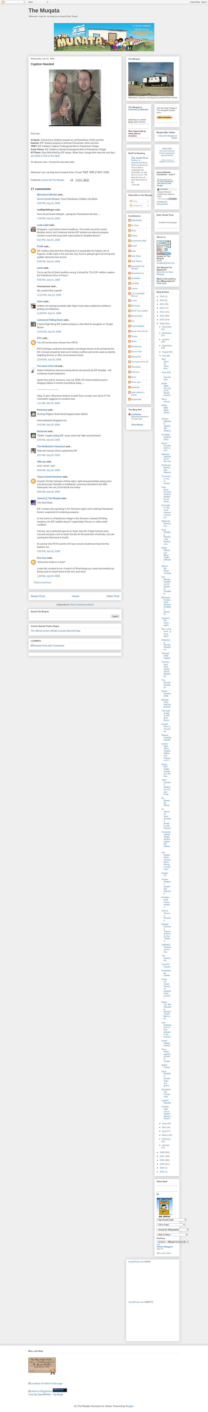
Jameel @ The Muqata (49, 498)
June (164, 1123)
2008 (162, 1152)
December (166, 327)
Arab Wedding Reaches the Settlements (166, 537)
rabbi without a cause (137, 393)
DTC (39, 338)
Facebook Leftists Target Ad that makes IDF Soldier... (166, 840)
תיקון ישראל (136, 382)
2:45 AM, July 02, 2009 (48, 440)
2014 (162, 304)
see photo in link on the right (45, 156)
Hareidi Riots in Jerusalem (166, 727)
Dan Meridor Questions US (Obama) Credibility (166, 585)
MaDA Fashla (166, 1066)
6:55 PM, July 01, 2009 (48, 203)
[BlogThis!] (79, 180)
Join (159, 1249)
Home (75, 596)
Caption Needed (166, 1101)
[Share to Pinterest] (87, 180)
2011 (162, 316)
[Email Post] (71, 180)
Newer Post (38, 596)
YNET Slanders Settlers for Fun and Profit (166, 787)
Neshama (42, 410)
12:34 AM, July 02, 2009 (49, 359)
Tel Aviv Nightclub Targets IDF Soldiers (166, 425)
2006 (162, 1160)
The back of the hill (47, 366)
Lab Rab (135, 283)
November (166, 333)
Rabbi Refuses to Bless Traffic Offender (166, 555)
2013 (162, 308)
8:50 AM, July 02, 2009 (48, 470)
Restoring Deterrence (140, 417)
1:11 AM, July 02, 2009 (48, 403)
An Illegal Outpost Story (166, 436)
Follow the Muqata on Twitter (167, 137)
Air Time (135, 225)
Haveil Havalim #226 (166, 693)
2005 (162, 1164)
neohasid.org (170, 162)
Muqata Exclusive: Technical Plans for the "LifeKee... (166, 932)
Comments (137, 205)
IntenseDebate (162, 204)
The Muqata (43, 10)
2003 (162, 1168)
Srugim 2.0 (165, 874)
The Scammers (166, 958)
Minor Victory (166, 400)
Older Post (112, 596)
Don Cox (42, 558)
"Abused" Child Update (166, 655)
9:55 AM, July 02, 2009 (48, 492)
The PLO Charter (166, 965)
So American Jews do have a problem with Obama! (166, 818)
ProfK (40, 246)
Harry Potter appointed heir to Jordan (166, 1055)
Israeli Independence (166, 1043)
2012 (162, 312)
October (165, 339)
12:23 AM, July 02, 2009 (49, 331)
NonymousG (136, 316)
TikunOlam (136, 367)
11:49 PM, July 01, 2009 (49, 313)
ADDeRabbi (136, 220)
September (167, 345)
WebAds (141, 122)
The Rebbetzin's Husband (51, 446)
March (165, 1135)
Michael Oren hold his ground (166, 703)
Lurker (134, 300)
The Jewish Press (139, 158)
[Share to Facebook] (85, 180)
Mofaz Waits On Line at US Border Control (166, 389)
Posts (134, 201)
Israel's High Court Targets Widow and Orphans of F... (166, 752)
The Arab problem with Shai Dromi (166, 715)
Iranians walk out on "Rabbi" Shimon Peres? (166, 1112)
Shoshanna (136, 346)
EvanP (134, 246)
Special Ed (136, 357)
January (165, 1145)
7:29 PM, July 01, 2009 (48, 218)
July (164, 356)
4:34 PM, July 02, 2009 (48, 551)
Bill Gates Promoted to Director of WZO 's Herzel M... (166, 605)
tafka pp (41, 461)
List (158, 1244)
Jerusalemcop (137, 273)
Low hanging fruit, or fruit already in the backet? (166, 1029)
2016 (162, 296)
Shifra (133, 341)
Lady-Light (43, 225)
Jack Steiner (136, 261)
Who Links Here (164, 1253)
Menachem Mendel (47, 194)
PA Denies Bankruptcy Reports (166, 468)
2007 (162, 1156)
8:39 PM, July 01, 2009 (48, 261)
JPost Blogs (137, 424)
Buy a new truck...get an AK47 (166, 632)
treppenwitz (136, 399)
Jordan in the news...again (166, 621)
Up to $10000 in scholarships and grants (166, 1078)
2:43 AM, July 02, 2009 (48, 424)
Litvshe (134, 288)
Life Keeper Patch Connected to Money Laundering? (166, 860)
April (164, 1131)
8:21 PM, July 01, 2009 (48, 240)
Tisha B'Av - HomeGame (166, 376)
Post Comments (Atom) (82, 604)
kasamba (135, 387)
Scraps (134, 336)
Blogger (129, 1406)
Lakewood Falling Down (50, 320)
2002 (162, 1172)
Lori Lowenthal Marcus (137, 294)
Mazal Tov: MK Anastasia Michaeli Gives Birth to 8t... (166, 1010)
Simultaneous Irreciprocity (166, 1093)
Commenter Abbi (138, 241)
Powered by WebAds (138, 109)
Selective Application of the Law (166, 457)
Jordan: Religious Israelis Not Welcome (166, 886)
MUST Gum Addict (139, 311)
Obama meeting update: (166, 737)
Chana (134, 235)
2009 (162, 323)
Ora (133, 321)
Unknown (135, 372)
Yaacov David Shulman (49, 477)
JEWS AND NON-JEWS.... (166, 410)
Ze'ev (133, 377)
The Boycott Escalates (166, 683)
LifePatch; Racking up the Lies (166, 948)
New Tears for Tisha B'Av (165, 364)
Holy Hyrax (136, 256)
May (164, 1127)
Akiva (40, 301)
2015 (162, 300)
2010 (162, 319)
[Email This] (77, 180)
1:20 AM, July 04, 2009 (48, 576)
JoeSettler (135, 278)
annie (40, 268)
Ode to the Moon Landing (166, 569)
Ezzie (133, 251)
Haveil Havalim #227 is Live (166, 446)
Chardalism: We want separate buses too (166, 511)
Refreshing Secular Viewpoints (166, 645)
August (165, 352)
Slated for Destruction (166, 523)
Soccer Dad (136, 351)
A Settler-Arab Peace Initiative (166, 902)
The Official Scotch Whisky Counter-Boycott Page (55, 631)
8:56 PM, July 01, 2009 (48, 280)
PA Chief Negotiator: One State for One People (165, 183)
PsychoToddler (137, 326)
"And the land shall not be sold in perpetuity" (166, 669)
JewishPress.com (136, 1262)
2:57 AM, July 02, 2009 (48, 455)
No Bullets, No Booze (166, 801)
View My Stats (35, 1394)
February (166, 1139)
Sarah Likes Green (139, 331)
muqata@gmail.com (166, 263)
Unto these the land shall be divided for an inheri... (166, 494)
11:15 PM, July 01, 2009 (49, 295)
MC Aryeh (135, 306)
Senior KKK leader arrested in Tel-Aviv (166, 770)
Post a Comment (42, 582)
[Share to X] (82, 180)
